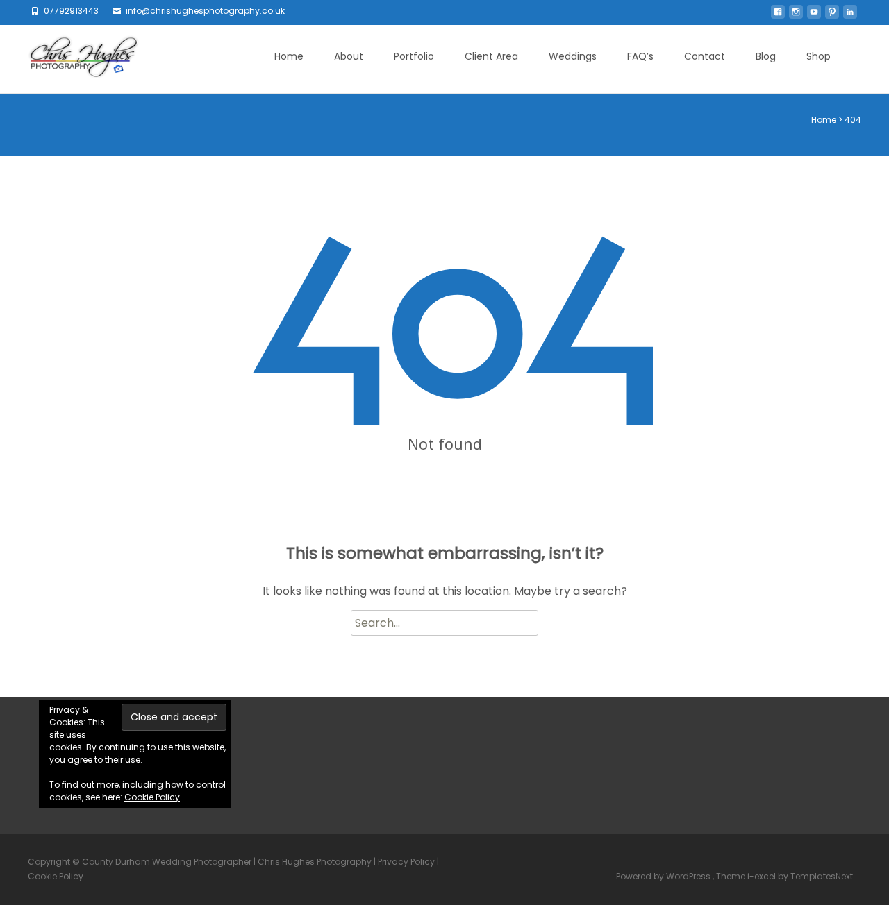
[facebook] (778, 16)
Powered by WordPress (664, 876)
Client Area (491, 56)
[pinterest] (832, 16)
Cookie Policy (152, 797)
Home (289, 56)
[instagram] (796, 16)
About (348, 56)
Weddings (573, 56)
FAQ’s (640, 56)
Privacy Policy (406, 862)
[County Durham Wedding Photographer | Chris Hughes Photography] (73, 59)
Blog (766, 56)
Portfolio (414, 56)
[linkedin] (850, 16)
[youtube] (814, 16)
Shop (818, 56)
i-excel (762, 876)
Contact (704, 56)
